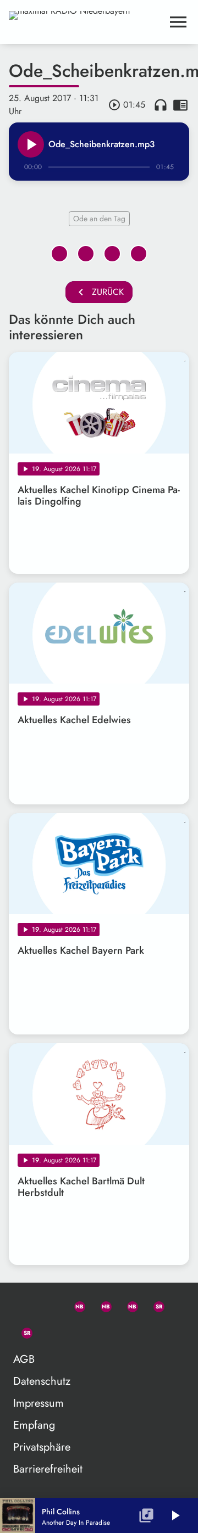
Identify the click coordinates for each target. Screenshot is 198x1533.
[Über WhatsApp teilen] (112, 253)
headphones (160, 105)
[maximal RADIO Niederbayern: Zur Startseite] (86, 22)
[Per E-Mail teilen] (138, 253)
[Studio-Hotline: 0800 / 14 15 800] (48, 1304)
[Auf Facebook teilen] (59, 253)
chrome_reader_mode (180, 105)
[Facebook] (101, 1304)
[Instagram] (127, 1304)
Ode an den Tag (99, 218)
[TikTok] (48, 1331)
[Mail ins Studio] (22, 1304)
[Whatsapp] (75, 1304)
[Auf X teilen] (86, 253)
